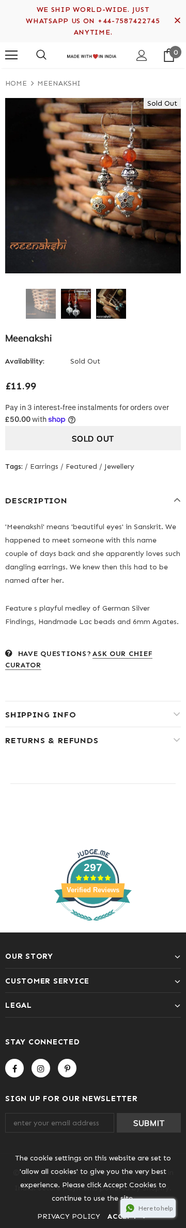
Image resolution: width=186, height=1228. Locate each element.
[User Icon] (141, 55)
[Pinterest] (67, 1068)
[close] (177, 21)
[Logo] (91, 55)
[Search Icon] (41, 55)
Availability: (24, 361)
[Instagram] (41, 1068)
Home (16, 83)
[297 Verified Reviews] (93, 926)
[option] (93, 185)
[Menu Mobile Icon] (11, 55)
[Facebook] (14, 1068)
